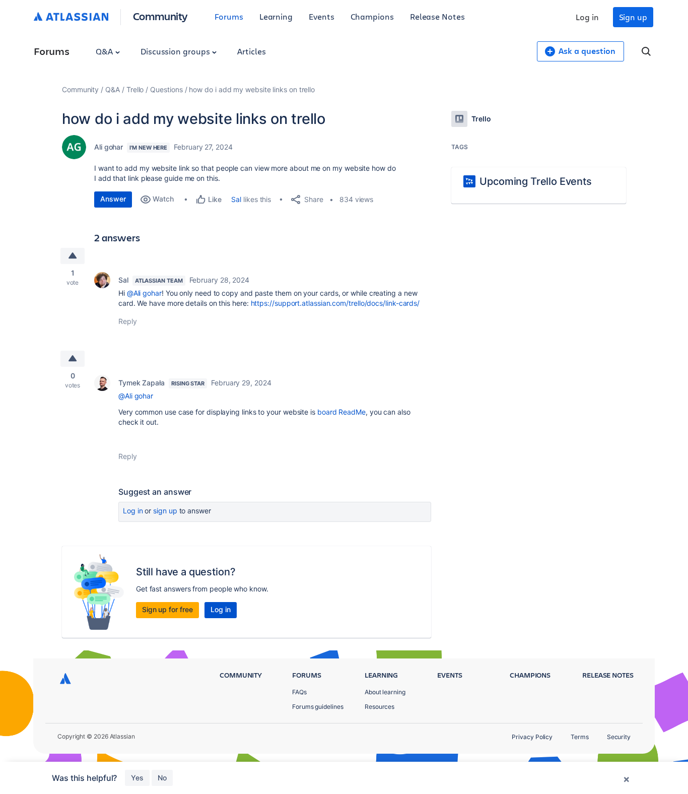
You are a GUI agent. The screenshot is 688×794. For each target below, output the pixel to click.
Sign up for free (167, 609)
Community (160, 16)
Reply (127, 321)
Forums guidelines (317, 706)
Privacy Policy (532, 737)
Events (321, 16)
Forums (229, 16)
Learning (276, 16)
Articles (251, 51)
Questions (166, 89)
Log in (587, 17)
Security (619, 737)
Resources (379, 706)
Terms (580, 737)
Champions (372, 16)
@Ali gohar (144, 293)
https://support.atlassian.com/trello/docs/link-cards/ (335, 303)
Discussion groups (176, 51)
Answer (113, 198)
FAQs (299, 692)
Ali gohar (108, 147)
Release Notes (437, 16)
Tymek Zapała (141, 382)
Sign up (633, 17)
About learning (385, 692)
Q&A (105, 51)
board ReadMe (341, 412)
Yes (137, 777)
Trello (135, 89)
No (162, 777)
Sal (236, 199)
